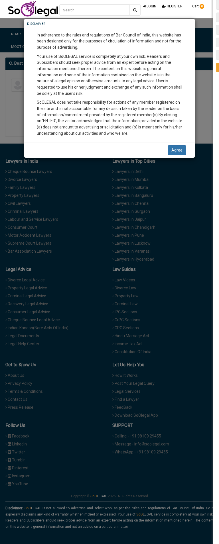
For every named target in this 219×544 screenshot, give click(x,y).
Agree (176, 150)
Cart (197, 6)
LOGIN (151, 6)
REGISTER (174, 6)
